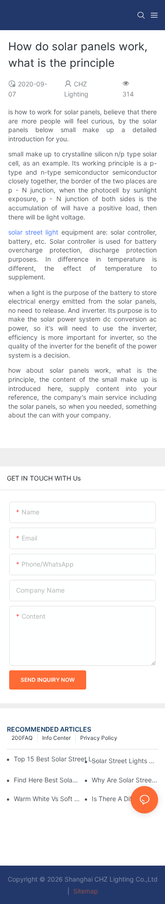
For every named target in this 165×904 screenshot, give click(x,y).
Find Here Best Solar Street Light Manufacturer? (47, 780)
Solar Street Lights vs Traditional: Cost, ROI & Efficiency (125, 761)
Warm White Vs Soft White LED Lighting (47, 798)
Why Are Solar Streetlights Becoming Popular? (125, 780)
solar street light (33, 232)
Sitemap (85, 891)
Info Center (56, 737)
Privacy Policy (98, 737)
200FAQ (22, 737)
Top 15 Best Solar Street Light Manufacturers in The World (56, 759)
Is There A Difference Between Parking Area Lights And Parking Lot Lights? (125, 798)
